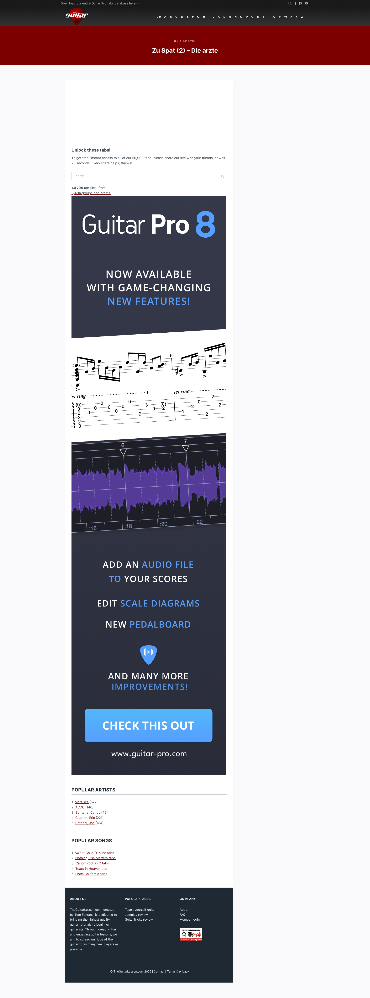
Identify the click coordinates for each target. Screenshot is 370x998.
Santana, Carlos (88, 812)
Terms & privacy (178, 971)
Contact (159, 971)
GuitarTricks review (139, 919)
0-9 (159, 16)
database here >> (128, 3)
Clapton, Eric (85, 818)
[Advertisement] (149, 113)
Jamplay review (136, 915)
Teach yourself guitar (140, 910)
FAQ (182, 915)
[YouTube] (306, 4)
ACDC (79, 807)
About (184, 910)
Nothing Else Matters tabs (95, 858)
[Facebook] (301, 4)
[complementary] (149, 184)
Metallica (82, 802)
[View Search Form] (290, 3)
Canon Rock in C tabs (92, 863)
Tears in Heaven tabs (91, 869)
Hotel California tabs (91, 874)
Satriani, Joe (85, 823)
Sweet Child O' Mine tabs (94, 853)
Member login (190, 919)
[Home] (175, 40)
